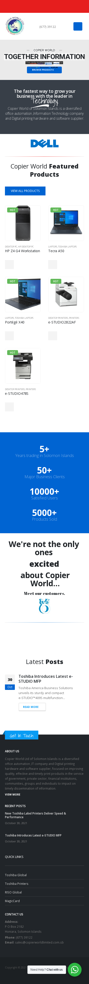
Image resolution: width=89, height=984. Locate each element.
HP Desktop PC (26, 246)
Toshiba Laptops (67, 246)
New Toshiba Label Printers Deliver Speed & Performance (35, 810)
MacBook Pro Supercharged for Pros (48, 679)
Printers (74, 318)
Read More (31, 702)
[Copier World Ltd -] (15, 26)
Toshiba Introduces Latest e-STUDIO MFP (33, 831)
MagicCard (12, 896)
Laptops (52, 246)
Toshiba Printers (16, 879)
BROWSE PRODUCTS (43, 69)
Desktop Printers (58, 318)
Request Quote (9, 264)
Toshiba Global (16, 870)
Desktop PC (11, 246)
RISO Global (13, 887)
